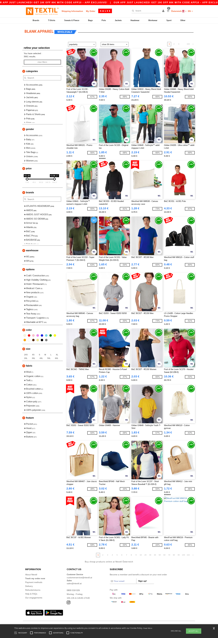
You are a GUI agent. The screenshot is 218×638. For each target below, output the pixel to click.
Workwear (152, 20)
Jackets (118, 20)
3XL (33, 358)
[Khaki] (37, 340)
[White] (29, 340)
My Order (90, 11)
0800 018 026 (73, 590)
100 (183, 555)
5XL (49, 358)
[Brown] (33, 340)
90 (179, 555)
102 (188, 44)
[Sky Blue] (46, 335)
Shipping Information (72, 11)
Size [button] (28, 349)
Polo (104, 20)
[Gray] (46, 340)
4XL (41, 358)
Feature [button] (30, 418)
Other (182, 20)
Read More (147, 628)
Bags (90, 20)
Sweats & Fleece (71, 20)
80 (174, 555)
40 (155, 555)
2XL (25, 358)
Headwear (135, 20)
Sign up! (142, 581)
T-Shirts (51, 20)
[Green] (50, 335)
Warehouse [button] (32, 250)
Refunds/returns (32, 590)
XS (33, 355)
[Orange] (24, 340)
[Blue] (42, 335)
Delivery (29, 586)
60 (164, 555)
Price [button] (29, 168)
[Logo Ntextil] (42, 11)
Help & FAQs (31, 594)
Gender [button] (30, 129)
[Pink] (33, 335)
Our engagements (33, 597)
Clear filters (42, 62)
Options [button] (30, 269)
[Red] (29, 335)
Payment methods (33, 582)
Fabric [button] (29, 366)
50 (160, 555)
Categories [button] (32, 71)
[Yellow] (55, 335)
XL (57, 355)
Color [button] (29, 330)
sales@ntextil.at (74, 583)
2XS (26, 355)
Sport (168, 20)
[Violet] (37, 335)
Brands (36, 20)
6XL (56, 358)
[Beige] (24, 335)
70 (169, 555)
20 (145, 555)
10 (141, 555)
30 (150, 555)
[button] (163, 11)
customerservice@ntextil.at (79, 577)
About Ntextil (31, 574)
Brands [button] (30, 192)
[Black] (42, 340)
